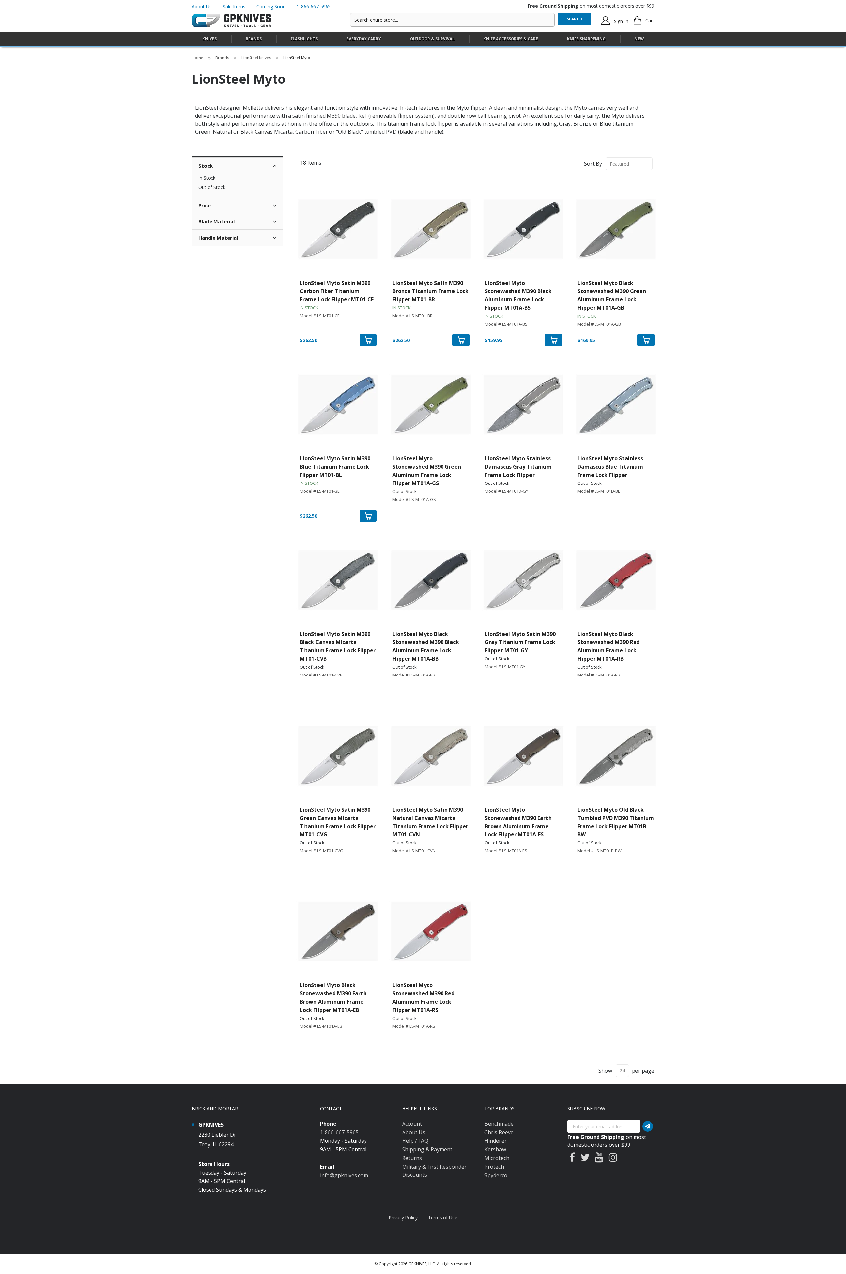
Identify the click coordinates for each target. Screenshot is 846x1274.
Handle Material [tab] (218, 237)
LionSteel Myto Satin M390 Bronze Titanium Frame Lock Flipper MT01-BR (430, 291)
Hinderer (495, 1140)
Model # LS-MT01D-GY (506, 491)
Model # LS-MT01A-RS (413, 1026)
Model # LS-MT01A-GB (599, 324)
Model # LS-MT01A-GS (414, 499)
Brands (222, 57)
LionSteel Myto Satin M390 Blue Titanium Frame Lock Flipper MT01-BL (335, 467)
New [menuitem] (639, 38)
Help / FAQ (415, 1140)
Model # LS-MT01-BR (412, 316)
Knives (209, 38)
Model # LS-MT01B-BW (599, 851)
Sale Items (234, 6)
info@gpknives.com (344, 1175)
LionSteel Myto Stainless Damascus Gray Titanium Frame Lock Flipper (518, 467)
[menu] (423, 39)
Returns (412, 1158)
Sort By (593, 163)
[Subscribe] (647, 1126)
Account (412, 1123)
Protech (494, 1166)
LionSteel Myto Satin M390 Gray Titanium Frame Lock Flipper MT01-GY (520, 642)
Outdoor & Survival (432, 38)
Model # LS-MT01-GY (505, 667)
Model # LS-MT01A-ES (506, 851)
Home (198, 57)
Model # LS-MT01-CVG (321, 851)
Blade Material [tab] (216, 221)
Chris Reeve (499, 1132)
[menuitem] (209, 38)
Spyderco (495, 1175)
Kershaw (495, 1149)
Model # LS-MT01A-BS (506, 324)
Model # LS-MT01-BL (319, 491)
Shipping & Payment (427, 1149)
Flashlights (304, 38)
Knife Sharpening (586, 38)
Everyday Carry (363, 38)
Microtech (496, 1158)
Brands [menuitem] (254, 38)
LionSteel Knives (256, 57)
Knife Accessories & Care (510, 38)
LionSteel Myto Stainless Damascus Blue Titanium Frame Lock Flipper (610, 467)
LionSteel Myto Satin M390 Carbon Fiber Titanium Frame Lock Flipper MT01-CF (337, 291)
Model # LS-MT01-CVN (414, 851)
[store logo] (231, 20)
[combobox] (452, 20)
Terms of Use (442, 1218)
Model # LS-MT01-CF (319, 316)
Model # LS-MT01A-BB (413, 675)
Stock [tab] (205, 165)
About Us (202, 6)
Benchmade (499, 1123)
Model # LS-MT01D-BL (598, 491)
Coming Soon (271, 6)
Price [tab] (204, 205)
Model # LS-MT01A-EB (321, 1026)
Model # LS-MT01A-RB (598, 675)
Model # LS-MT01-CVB (321, 675)
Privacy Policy (403, 1218)
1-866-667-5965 (314, 6)
